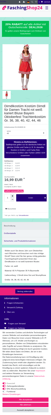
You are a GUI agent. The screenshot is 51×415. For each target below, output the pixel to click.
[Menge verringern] (12, 199)
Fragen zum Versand (17, 324)
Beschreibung (9, 226)
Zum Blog (3, 1)
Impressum (40, 371)
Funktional (11, 391)
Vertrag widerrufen (25, 291)
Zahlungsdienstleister (15, 386)
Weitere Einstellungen (11, 394)
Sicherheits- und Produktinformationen (20, 241)
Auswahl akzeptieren (25, 410)
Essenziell (11, 383)
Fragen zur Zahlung (16, 328)
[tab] (25, 226)
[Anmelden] (20, 2)
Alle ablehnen (25, 405)
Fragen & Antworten (15, 303)
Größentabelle (10, 233)
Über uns (11, 312)
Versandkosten (24, 215)
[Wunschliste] (36, 2)
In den (31, 198)
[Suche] (32, 2)
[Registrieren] (24, 2)
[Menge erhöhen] (12, 196)
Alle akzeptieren (25, 400)
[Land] (28, 2)
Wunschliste (11, 209)
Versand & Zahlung (15, 307)
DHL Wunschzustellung (16, 389)
